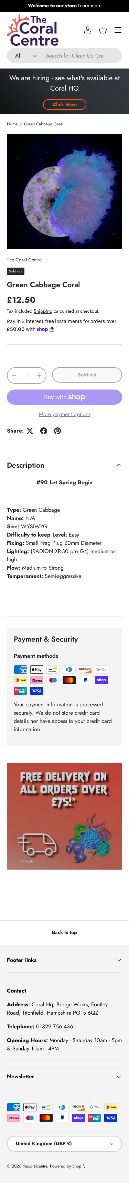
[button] (102, 30)
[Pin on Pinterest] (57, 431)
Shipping (43, 311)
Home (12, 124)
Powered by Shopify (67, 1166)
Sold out (87, 374)
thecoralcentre (35, 1166)
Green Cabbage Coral (43, 124)
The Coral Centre (24, 259)
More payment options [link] (64, 414)
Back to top (64, 932)
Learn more (89, 5)
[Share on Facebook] (44, 431)
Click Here (65, 104)
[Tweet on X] (30, 431)
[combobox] (64, 55)
